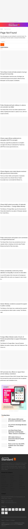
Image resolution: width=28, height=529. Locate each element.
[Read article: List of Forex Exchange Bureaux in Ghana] (4, 426)
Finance (12, 475)
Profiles (21, 475)
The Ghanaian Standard (9, 522)
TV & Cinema (22, 488)
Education (3, 482)
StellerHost (3, 525)
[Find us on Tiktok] (2, 513)
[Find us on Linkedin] (13, 509)
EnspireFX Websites (13, 524)
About (2, 520)
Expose (3, 488)
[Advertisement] (14, 10)
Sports (20, 484)
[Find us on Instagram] (6, 513)
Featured (3, 490)
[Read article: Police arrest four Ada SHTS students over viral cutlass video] (4, 445)
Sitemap (12, 520)
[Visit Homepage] (14, 24)
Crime (2, 479)
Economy (3, 480)
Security (21, 479)
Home (1, 29)
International (13, 480)
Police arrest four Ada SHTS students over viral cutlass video (16, 445)
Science (21, 477)
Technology (22, 486)
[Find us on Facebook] (2, 509)
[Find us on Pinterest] (20, 509)
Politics (12, 490)
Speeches (21, 482)
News (11, 486)
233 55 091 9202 (9, 501)
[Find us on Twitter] (6, 509)
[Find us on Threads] (16, 509)
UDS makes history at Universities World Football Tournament (16, 438)
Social (20, 480)
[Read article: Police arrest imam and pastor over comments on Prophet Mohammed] (14, 225)
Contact (7, 520)
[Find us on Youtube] (9, 509)
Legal (11, 482)
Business (3, 477)
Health (11, 477)
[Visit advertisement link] (14, 397)
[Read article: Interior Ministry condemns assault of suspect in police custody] (14, 292)
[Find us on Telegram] (23, 509)
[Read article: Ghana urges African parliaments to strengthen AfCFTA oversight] (14, 126)
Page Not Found (7, 29)
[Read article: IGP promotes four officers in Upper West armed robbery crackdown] (14, 360)
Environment (4, 486)
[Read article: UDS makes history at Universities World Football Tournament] (4, 438)
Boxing (3, 475)
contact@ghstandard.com (10, 502)
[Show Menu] (2, 25)
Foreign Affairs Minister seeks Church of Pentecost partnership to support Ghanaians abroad (13, 338)
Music (11, 484)
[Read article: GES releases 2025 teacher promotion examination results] (4, 420)
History (12, 479)
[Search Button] (26, 25)
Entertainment (4, 484)
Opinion (12, 488)
